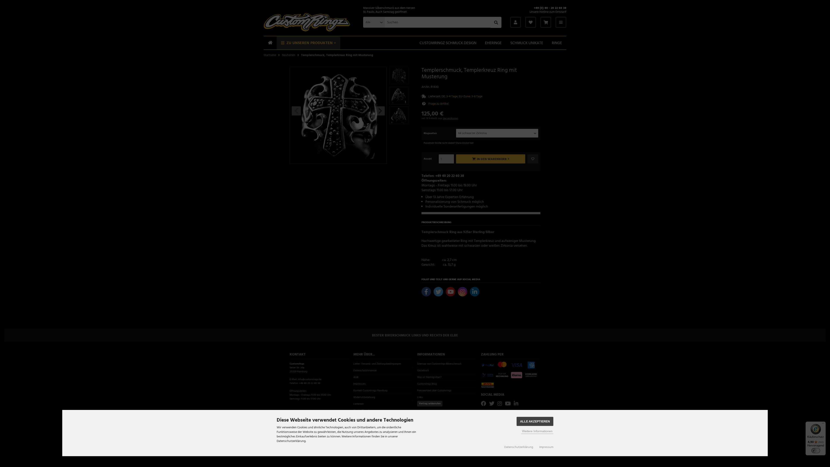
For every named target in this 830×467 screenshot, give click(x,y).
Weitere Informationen (537, 431)
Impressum (546, 447)
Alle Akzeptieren (535, 421)
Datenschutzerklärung (518, 447)
